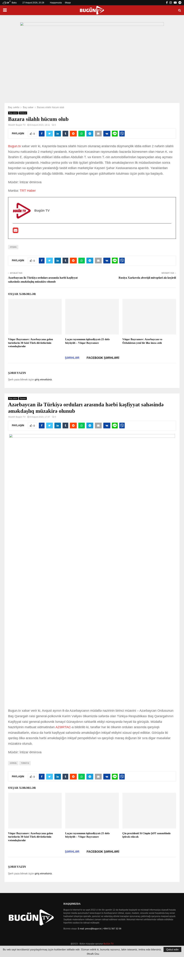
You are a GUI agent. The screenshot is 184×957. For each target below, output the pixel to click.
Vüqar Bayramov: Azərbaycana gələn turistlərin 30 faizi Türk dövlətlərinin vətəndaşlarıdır (30, 343)
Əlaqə (68, 2)
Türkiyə (25, 763)
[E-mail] (15, 231)
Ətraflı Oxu (93, 954)
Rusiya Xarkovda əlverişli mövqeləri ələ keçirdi (147, 277)
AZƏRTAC (63, 727)
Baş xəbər (13, 113)
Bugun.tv (14, 146)
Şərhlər (72, 357)
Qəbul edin (172, 949)
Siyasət (23, 398)
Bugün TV (21, 125)
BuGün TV (109, 943)
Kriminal (23, 113)
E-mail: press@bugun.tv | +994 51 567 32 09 (99, 928)
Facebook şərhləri (103, 357)
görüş (13, 763)
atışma (13, 247)
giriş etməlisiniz (43, 379)
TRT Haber (28, 190)
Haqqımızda (56, 2)
